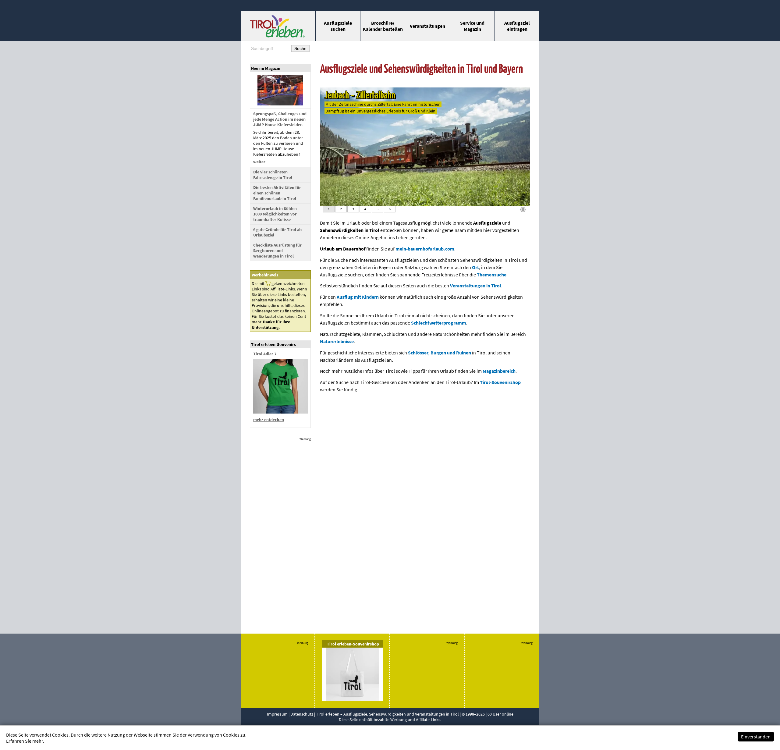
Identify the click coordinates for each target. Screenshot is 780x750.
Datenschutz (301, 714)
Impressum (277, 714)
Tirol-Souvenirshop (500, 382)
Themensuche (491, 275)
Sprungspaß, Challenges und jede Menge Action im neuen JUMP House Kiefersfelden (280, 119)
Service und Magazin (472, 26)
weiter (259, 162)
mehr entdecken (268, 419)
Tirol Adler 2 (264, 354)
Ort (475, 267)
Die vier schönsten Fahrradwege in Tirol (272, 174)
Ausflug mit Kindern (358, 297)
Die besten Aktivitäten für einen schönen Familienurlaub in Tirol (277, 193)
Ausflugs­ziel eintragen (517, 26)
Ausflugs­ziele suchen (338, 26)
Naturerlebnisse (337, 341)
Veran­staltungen (427, 26)
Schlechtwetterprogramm (438, 323)
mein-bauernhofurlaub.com (424, 249)
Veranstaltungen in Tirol (475, 286)
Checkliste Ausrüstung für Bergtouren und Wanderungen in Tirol (277, 250)
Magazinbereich (499, 371)
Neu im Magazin (265, 68)
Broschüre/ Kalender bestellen (383, 26)
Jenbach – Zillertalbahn (359, 96)
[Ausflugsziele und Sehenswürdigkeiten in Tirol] (277, 36)
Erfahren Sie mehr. (25, 741)
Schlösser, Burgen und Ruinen (439, 353)
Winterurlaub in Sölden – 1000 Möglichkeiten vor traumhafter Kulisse (276, 214)
